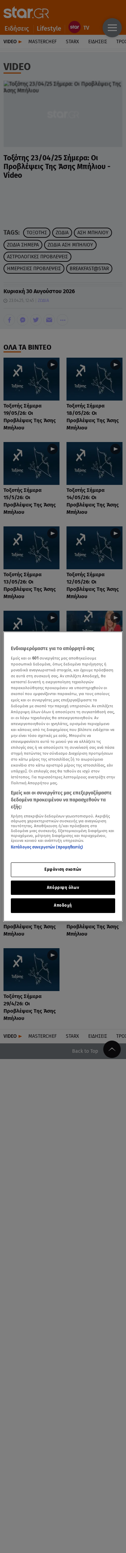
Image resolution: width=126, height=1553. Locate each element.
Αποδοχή (63, 905)
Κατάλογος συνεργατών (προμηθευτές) (47, 847)
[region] (63, 776)
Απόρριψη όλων (63, 887)
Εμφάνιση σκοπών (63, 869)
